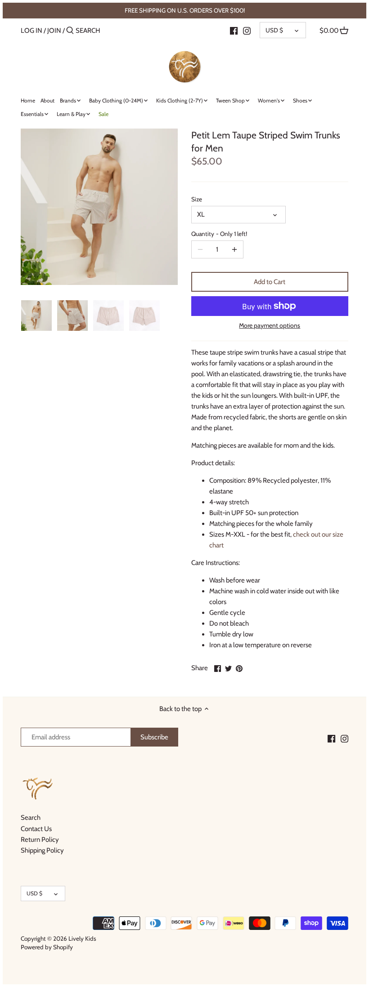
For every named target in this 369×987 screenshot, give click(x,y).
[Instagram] (247, 30)
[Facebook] (234, 30)
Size (196, 199)
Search (30, 818)
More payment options (269, 325)
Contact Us (36, 829)
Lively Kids (82, 938)
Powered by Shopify (47, 947)
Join (54, 31)
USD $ (274, 30)
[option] (36, 315)
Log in (31, 31)
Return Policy (40, 840)
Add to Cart (269, 282)
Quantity (219, 233)
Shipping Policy (42, 850)
